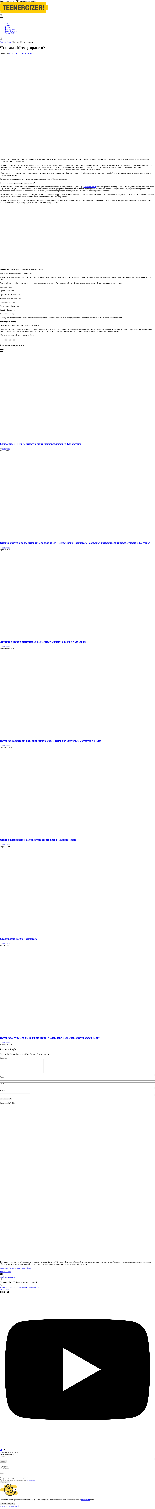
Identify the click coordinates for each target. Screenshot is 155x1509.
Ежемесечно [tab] (5, 1469)
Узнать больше (5, 1272)
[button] (77, 15)
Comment (3, 1058)
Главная (3, 42)
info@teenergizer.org (7, 1277)
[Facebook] (6, 340)
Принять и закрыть (7, 1504)
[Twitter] (10, 340)
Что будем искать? (7, 1454)
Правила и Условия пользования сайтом (15, 1268)
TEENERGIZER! (27, 53)
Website (3, 1090)
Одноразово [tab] (4, 1467)
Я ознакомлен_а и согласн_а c (19, 1480)
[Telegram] (14, 340)
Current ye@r (5, 1103)
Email (2, 1084)
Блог (9, 42)
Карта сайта (4, 1289)
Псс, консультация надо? (9, 1506)
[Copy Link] (2, 340)
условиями (30, 1480)
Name (2, 1077)
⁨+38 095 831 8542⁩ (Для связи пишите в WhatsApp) (19, 1287)
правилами (85, 1500)
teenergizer (6, 449)
